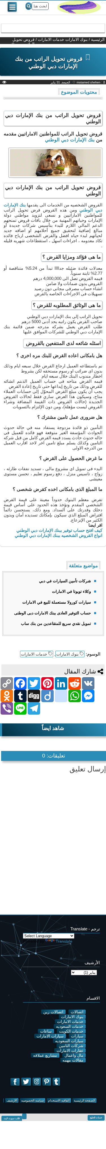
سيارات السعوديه (69, 1041)
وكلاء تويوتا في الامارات (71, 591)
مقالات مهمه (72, 1060)
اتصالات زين (53, 1012)
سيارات (77, 1036)
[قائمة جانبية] (12, 7)
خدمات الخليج (96, 1117)
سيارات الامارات (50, 1036)
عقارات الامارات (70, 1050)
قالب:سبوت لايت (12, 1118)
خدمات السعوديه (69, 1026)
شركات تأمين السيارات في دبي (65, 581)
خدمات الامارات (51, 39)
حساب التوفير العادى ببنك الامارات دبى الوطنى (52, 613)
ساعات (46, 1031)
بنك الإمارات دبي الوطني (70, 140)
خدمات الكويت (71, 1031)
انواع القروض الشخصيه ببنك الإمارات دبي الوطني (58, 535)
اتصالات (77, 1012)
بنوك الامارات (76, 39)
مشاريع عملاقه (45, 1055)
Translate (64, 941)
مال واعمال (73, 1055)
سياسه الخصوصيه (32, 1100)
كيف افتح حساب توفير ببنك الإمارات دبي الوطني (58, 530)
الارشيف (12, 1100)
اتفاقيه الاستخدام (59, 1100)
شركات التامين (71, 1045)
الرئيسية (98, 39)
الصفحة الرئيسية (84, 1100)
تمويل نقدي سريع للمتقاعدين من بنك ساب (56, 623)
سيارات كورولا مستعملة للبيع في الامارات (56, 602)
